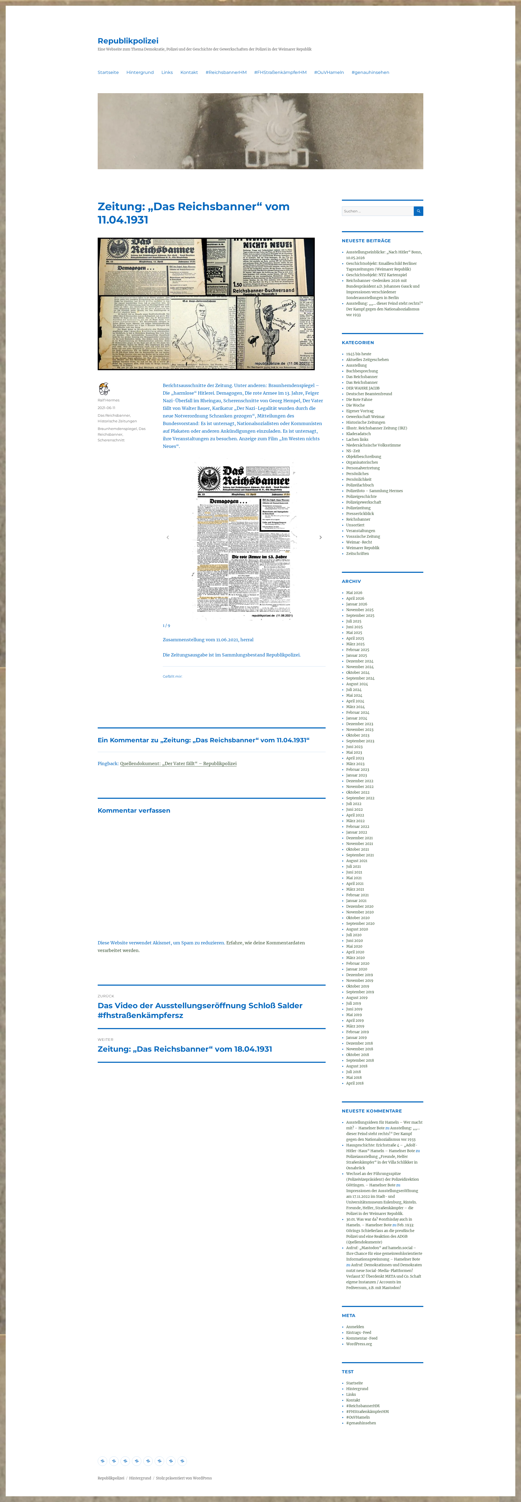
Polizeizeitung (358, 508)
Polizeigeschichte (361, 496)
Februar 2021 (357, 895)
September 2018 (360, 1060)
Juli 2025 (353, 621)
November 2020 (360, 912)
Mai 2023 (354, 752)
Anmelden (355, 1327)
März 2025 (355, 644)
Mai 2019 (354, 1015)
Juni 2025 (354, 627)
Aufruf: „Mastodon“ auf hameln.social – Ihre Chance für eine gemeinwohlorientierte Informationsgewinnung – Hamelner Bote (384, 1254)
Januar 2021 (356, 900)
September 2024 (360, 678)
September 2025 (360, 615)
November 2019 (359, 980)
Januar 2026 (356, 604)
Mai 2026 (354, 592)
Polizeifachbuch (360, 485)
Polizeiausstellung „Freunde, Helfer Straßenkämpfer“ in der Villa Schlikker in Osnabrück (382, 1162)
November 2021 (359, 843)
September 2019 (360, 992)
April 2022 (355, 815)
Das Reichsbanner (114, 415)
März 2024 (355, 707)
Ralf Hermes (108, 400)
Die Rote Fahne (359, 399)
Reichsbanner (358, 519)
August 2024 (357, 684)
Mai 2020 (354, 946)
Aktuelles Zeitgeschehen (367, 359)
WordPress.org (359, 1344)
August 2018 (356, 1066)
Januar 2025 (356, 655)
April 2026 (355, 598)
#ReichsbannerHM (226, 72)
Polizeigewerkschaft (363, 502)
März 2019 (355, 1026)
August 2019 (357, 997)
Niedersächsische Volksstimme (373, 445)
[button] (321, 537)
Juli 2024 (353, 689)
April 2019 (355, 1020)
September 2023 (360, 741)
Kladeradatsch (358, 434)
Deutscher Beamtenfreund (369, 394)
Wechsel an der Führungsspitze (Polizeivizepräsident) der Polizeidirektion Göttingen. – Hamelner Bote (382, 1179)
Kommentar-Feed (361, 1338)
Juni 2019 (354, 1009)
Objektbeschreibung (363, 456)
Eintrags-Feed (358, 1332)
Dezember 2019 (359, 975)
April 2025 (355, 638)
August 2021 (356, 861)
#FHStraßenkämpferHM (280, 72)
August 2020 (357, 929)
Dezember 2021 (359, 838)
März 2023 (355, 764)
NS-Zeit (353, 451)
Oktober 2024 (358, 672)
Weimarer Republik (362, 548)
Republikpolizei (128, 40)
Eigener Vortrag (360, 411)
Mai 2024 (354, 695)
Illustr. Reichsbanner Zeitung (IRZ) (376, 428)
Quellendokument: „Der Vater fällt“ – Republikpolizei (178, 763)
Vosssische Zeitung (363, 536)
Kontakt (189, 72)
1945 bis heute (358, 354)
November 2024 (360, 667)
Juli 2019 (353, 1003)
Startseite (108, 72)
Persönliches (357, 474)
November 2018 (359, 1049)
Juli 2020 (353, 935)
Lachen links (357, 439)
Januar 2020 (356, 969)
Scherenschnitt (111, 440)
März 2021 (355, 889)
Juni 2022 (354, 809)
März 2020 (355, 958)
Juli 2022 (353, 804)
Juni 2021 (354, 872)
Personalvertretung (363, 468)
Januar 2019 (356, 1037)
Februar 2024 (357, 712)
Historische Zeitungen (117, 421)
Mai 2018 (354, 1077)
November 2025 (360, 610)
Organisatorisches (362, 462)
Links (167, 72)
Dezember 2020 (359, 906)
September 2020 (360, 923)
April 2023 (355, 758)
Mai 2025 (354, 632)
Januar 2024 (356, 718)
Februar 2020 (357, 963)
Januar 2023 (356, 775)
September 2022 (360, 798)
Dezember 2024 (359, 661)
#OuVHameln (329, 72)
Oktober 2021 (357, 849)
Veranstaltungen (360, 531)
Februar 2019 (357, 1032)
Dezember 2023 (359, 724)
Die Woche (355, 405)
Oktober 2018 (357, 1054)
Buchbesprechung (362, 371)
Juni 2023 (354, 746)
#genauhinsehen (370, 72)
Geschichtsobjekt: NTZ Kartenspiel (376, 275)
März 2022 (355, 821)
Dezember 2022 (359, 781)
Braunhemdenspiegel (117, 428)
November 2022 (360, 786)
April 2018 (355, 1083)
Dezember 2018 (359, 1043)
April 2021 (355, 883)
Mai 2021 (354, 878)
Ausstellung (356, 365)
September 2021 (360, 855)
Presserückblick (360, 513)
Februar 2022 (357, 826)
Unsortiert (355, 525)
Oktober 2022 (358, 792)
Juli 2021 (353, 866)
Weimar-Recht (359, 542)
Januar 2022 (356, 832)
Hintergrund (140, 72)
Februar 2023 (357, 769)
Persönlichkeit (358, 479)
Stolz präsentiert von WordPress (184, 1478)
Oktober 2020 (358, 918)
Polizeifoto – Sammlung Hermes (374, 491)
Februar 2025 (357, 650)
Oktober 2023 (357, 735)
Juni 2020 (354, 940)
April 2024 (355, 701)
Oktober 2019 (357, 986)
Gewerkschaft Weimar (365, 416)
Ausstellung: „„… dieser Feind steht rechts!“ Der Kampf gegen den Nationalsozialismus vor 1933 (384, 309)
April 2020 (355, 952)
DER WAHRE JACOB (363, 388)
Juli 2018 (353, 1072)
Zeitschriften (357, 553)
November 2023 (359, 729)
